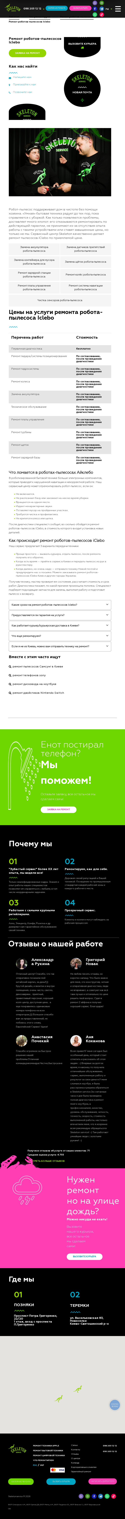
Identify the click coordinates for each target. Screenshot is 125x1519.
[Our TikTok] (101, 14)
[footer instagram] (87, 1496)
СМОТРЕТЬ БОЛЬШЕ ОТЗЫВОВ (46, 1161)
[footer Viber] (81, 1496)
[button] (77, 1389)
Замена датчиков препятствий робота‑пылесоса (85, 249)
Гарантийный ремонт (81, 1472)
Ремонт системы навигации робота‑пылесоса (86, 288)
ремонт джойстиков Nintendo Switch (38, 693)
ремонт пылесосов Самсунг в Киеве (38, 666)
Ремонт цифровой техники (49, 1456)
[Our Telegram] (100, 1496)
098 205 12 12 (32, 8)
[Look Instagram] (101, 3)
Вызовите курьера (84, 1257)
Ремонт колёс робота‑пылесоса (86, 274)
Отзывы (75, 1454)
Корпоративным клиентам (84, 1467)
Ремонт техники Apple (46, 1446)
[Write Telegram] (101, 8)
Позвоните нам (22, 92)
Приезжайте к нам (24, 84)
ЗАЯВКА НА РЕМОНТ (27, 53)
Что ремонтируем (43, 1460)
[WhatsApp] (95, 14)
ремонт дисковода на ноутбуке (34, 684)
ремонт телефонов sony (29, 675)
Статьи (74, 1445)
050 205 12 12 (110, 1452)
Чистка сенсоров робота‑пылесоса (59, 300)
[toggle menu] (118, 9)
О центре (75, 1459)
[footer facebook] (94, 1496)
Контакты (75, 1450)
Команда (75, 1463)
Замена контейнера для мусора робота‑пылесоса (34, 262)
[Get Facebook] (95, 8)
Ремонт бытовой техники (48, 1451)
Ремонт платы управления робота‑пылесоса (34, 288)
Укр (42, 1465)
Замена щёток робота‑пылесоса (85, 262)
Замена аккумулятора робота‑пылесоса (34, 249)
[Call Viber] (95, 3)
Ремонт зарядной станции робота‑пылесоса (34, 275)
